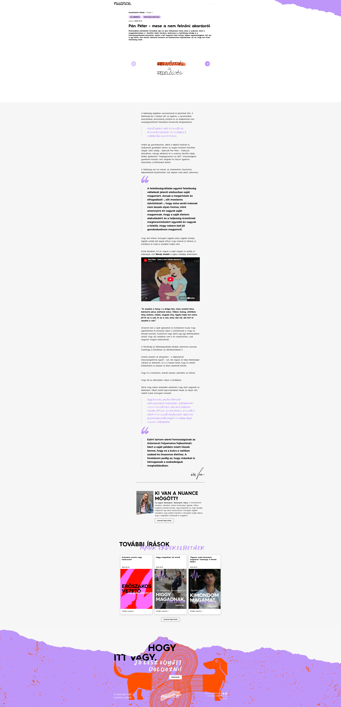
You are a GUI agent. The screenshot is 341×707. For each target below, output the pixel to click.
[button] (133, 63)
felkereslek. (175, 677)
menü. (224, 3)
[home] (122, 4)
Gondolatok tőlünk (137, 13)
